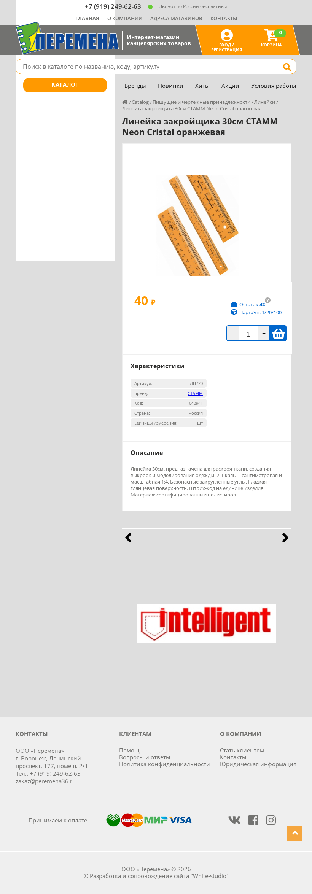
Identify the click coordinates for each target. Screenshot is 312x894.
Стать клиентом (242, 750)
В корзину (278, 333)
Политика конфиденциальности (164, 764)
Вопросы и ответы (144, 757)
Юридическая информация (258, 764)
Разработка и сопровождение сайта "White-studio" (159, 876)
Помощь (131, 750)
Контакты (223, 18)
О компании (124, 18)
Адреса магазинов (176, 18)
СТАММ (195, 393)
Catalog (140, 102)
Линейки (264, 102)
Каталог (65, 85)
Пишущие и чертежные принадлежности (201, 102)
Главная (87, 18)
